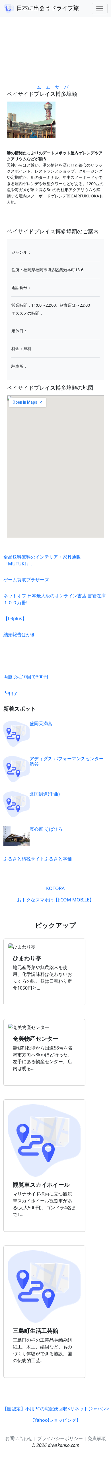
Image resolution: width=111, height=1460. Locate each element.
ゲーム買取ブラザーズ (26, 580)
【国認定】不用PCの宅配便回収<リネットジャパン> (56, 1409)
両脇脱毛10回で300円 (25, 677)
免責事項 (97, 1438)
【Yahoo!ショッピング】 (55, 1420)
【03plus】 (15, 618)
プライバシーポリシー (60, 1438)
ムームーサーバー (55, 87)
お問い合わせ (18, 1438)
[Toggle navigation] (100, 8)
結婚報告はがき (19, 634)
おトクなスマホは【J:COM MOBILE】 (55, 900)
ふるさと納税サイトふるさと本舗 (37, 859)
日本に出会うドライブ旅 (47, 8)
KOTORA (55, 888)
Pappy (10, 692)
